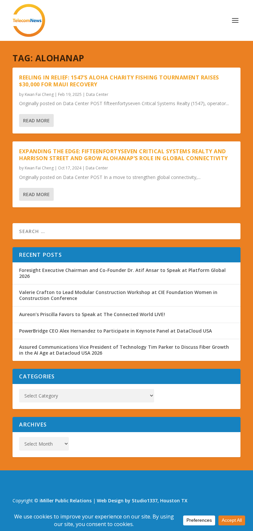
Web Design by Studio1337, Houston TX (142, 500)
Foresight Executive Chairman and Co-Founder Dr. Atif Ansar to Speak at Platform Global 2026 (122, 273)
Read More (36, 120)
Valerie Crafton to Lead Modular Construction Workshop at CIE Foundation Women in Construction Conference (118, 295)
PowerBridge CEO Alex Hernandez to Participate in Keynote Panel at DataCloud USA (115, 331)
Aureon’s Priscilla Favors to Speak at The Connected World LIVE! (92, 314)
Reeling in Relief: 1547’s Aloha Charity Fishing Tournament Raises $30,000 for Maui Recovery (119, 81)
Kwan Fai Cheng (39, 94)
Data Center (97, 94)
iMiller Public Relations (66, 500)
